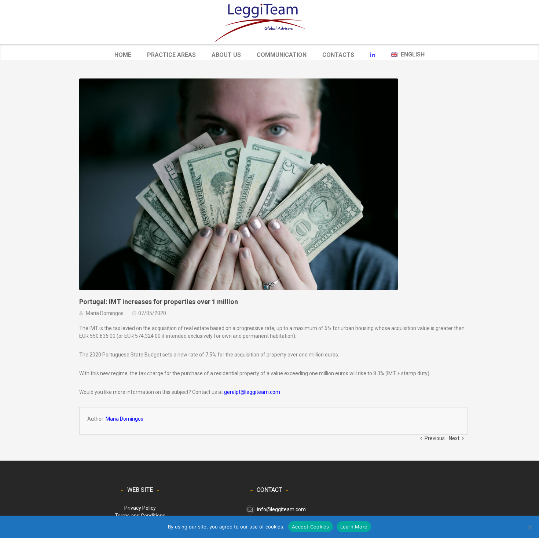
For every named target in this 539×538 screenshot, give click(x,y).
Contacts (338, 54)
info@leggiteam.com (281, 509)
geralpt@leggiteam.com (252, 392)
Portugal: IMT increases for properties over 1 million (158, 301)
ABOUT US (226, 54)
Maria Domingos (105, 313)
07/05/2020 (152, 313)
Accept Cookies (310, 527)
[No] (530, 527)
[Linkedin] (372, 55)
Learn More (354, 527)
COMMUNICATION (282, 55)
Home (122, 54)
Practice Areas (171, 54)
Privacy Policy (140, 508)
